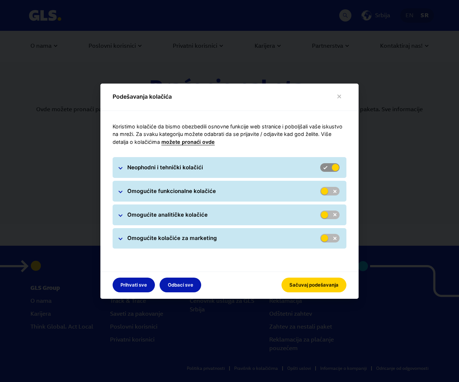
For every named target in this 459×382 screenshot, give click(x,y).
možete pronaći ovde (188, 142)
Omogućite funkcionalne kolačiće (171, 191)
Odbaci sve (180, 285)
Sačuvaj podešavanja (314, 285)
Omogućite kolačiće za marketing (172, 238)
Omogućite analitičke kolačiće (167, 214)
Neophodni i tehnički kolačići (165, 167)
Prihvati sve (133, 285)
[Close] (339, 97)
